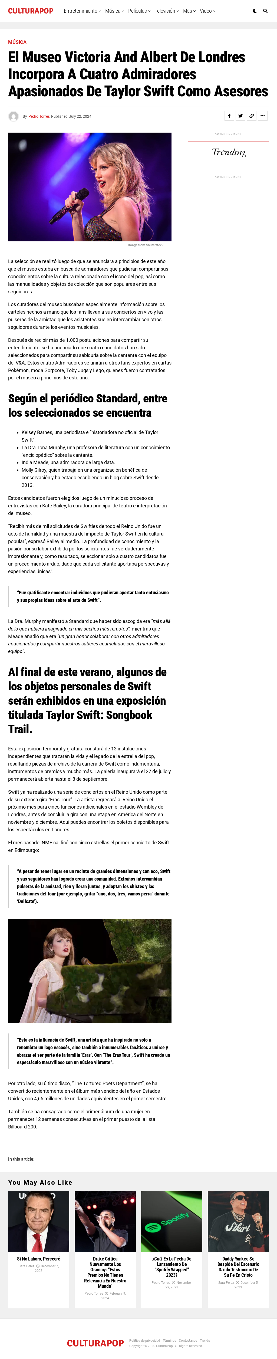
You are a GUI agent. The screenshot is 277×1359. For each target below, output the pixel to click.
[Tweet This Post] (240, 116)
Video (206, 11)
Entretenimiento (80, 11)
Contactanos (188, 1340)
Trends (205, 1340)
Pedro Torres (39, 116)
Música (112, 11)
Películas (137, 11)
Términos (169, 1340)
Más (187, 11)
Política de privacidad (144, 1340)
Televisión (165, 11)
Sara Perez (26, 1266)
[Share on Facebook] (229, 116)
